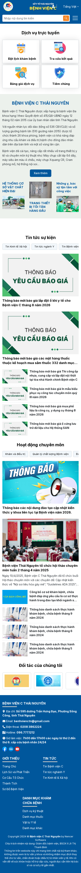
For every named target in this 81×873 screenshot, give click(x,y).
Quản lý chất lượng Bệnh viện (51, 454)
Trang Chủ (9, 766)
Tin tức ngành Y (44, 246)
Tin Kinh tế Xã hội (16, 246)
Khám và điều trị (15, 454)
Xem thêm (40, 173)
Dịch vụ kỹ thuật (33, 811)
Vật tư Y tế (29, 822)
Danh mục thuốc (33, 816)
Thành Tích (9, 783)
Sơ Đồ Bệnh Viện (13, 789)
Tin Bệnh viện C (53, 766)
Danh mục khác (32, 828)
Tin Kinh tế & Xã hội (55, 777)
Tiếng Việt (69, 6)
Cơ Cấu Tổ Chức (13, 777)
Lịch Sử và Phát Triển (15, 772)
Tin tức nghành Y (54, 772)
